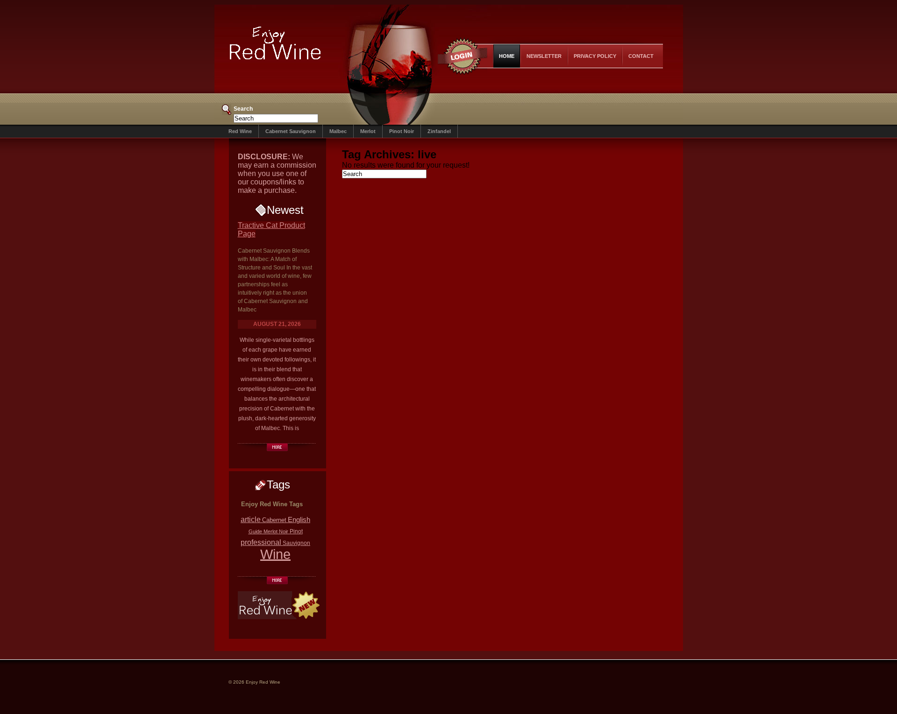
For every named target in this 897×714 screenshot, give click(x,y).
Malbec (338, 131)
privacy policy (595, 56)
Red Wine (240, 131)
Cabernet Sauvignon (290, 131)
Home (506, 56)
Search (243, 109)
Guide (255, 531)
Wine (275, 554)
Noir (283, 531)
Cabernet (274, 519)
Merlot (368, 131)
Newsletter (544, 56)
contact (641, 56)
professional (261, 542)
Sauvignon (296, 543)
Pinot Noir (401, 131)
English (299, 519)
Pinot (296, 531)
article (251, 519)
